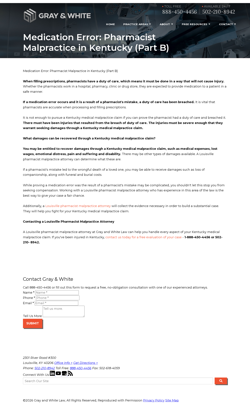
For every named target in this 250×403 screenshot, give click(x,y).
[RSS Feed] (70, 375)
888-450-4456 (179, 11)
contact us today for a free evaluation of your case (143, 237)
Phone (29, 298)
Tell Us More (32, 316)
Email (28, 303)
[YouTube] (59, 375)
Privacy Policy (153, 400)
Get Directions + (85, 363)
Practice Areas (135, 24)
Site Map (172, 400)
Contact (226, 24)
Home (110, 24)
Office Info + (63, 363)
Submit (32, 323)
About (165, 24)
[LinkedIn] (53, 375)
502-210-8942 (218, 11)
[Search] (221, 381)
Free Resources (194, 24)
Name (28, 292)
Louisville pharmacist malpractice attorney (78, 206)
